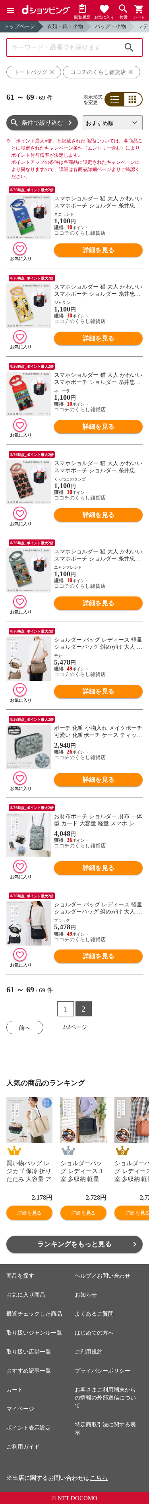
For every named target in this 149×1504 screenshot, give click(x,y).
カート (14, 1390)
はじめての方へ (94, 1333)
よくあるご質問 (94, 1314)
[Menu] (10, 10)
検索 (129, 47)
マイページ (20, 1409)
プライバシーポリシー (102, 1371)
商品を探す (20, 1276)
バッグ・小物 (110, 26)
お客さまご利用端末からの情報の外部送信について (105, 1398)
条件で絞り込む (42, 123)
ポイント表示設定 (28, 1428)
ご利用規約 (89, 1352)
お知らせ (86, 1295)
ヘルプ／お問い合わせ (102, 1276)
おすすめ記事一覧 (28, 1371)
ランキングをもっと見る (74, 1244)
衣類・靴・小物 (65, 26)
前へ (25, 1028)
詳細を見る (98, 250)
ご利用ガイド (23, 1447)
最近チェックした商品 (34, 1314)
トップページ (19, 26)
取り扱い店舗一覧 (28, 1352)
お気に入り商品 (25, 1295)
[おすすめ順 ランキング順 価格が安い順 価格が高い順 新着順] (113, 122)
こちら (99, 1478)
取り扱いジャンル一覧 (34, 1333)
